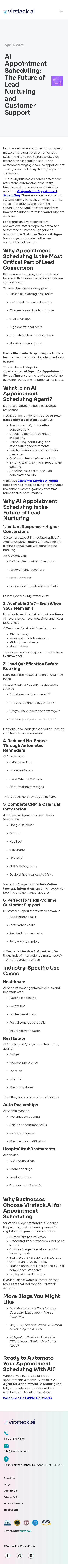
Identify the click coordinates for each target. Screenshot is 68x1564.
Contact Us (10, 1490)
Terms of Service (13, 1503)
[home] (29, 11)
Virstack (25, 1531)
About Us (9, 1478)
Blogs (7, 1484)
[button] (61, 11)
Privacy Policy (12, 1497)
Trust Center (11, 1509)
